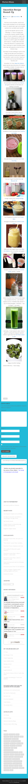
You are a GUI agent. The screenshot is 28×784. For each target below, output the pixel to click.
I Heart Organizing (8, 658)
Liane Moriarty (11, 612)
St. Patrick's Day (7, 768)
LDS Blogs (6, 715)
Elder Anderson (7, 739)
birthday (6, 734)
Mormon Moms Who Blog (10, 724)
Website (3, 439)
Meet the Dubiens (19, 63)
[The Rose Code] (5, 618)
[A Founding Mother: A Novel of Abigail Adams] (5, 598)
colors (11, 736)
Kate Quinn (10, 618)
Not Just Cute (7, 696)
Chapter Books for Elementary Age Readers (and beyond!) (12, 525)
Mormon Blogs (7, 718)
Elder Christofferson (15, 741)
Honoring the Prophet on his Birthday (13, 514)
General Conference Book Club (11, 752)
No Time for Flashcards (9, 693)
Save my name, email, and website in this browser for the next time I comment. (13, 447)
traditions (21, 768)
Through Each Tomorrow (13, 634)
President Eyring (7, 759)
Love (22, 754)
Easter (21, 736)
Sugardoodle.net (8, 670)
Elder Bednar (7, 741)
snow (20, 765)
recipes (5, 398)
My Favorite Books (8, 521)
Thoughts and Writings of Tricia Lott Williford (13, 678)
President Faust (16, 759)
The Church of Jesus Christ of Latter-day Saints (14, 673)
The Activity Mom (8, 705)
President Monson (18, 761)
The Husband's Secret (12, 610)
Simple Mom (7, 667)
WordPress (16, 782)
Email (3, 434)
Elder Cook (6, 743)
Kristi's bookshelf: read (15, 595)
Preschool (11, 756)
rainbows (11, 765)
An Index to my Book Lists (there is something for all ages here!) (12, 517)
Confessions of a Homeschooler (12, 690)
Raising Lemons (8, 664)
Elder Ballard (15, 739)
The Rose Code (11, 616)
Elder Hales (12, 743)
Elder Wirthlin (7, 747)
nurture (5, 756)
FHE (12, 747)
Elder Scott (18, 745)
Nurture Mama (8, 2)
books (17, 734)
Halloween (6, 754)
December (16, 736)
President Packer (8, 763)
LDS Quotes (17, 754)
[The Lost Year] (5, 626)
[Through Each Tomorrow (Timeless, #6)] (5, 635)
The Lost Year (10, 624)
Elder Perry (12, 745)
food (15, 747)
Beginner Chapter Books (10, 528)
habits (20, 752)
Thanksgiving (15, 768)
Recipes (5, 18)
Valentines (6, 770)
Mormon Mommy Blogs (10, 721)
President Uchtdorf (17, 763)
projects (6, 765)
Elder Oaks (6, 745)
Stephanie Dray (11, 600)
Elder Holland (20, 743)
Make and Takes (18, 114)
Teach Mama (7, 702)
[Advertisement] (14, 381)
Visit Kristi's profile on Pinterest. (11, 505)
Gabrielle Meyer (11, 635)
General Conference (8, 750)
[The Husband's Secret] (5, 612)
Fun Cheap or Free (8, 655)
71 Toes (6, 652)
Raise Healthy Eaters (9, 661)
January (11, 754)
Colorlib (24, 781)
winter (11, 770)
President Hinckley (8, 761)
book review (12, 734)
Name (3, 428)
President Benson (18, 756)
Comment (3, 410)
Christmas (6, 736)
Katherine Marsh (11, 626)
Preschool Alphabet (8, 699)
